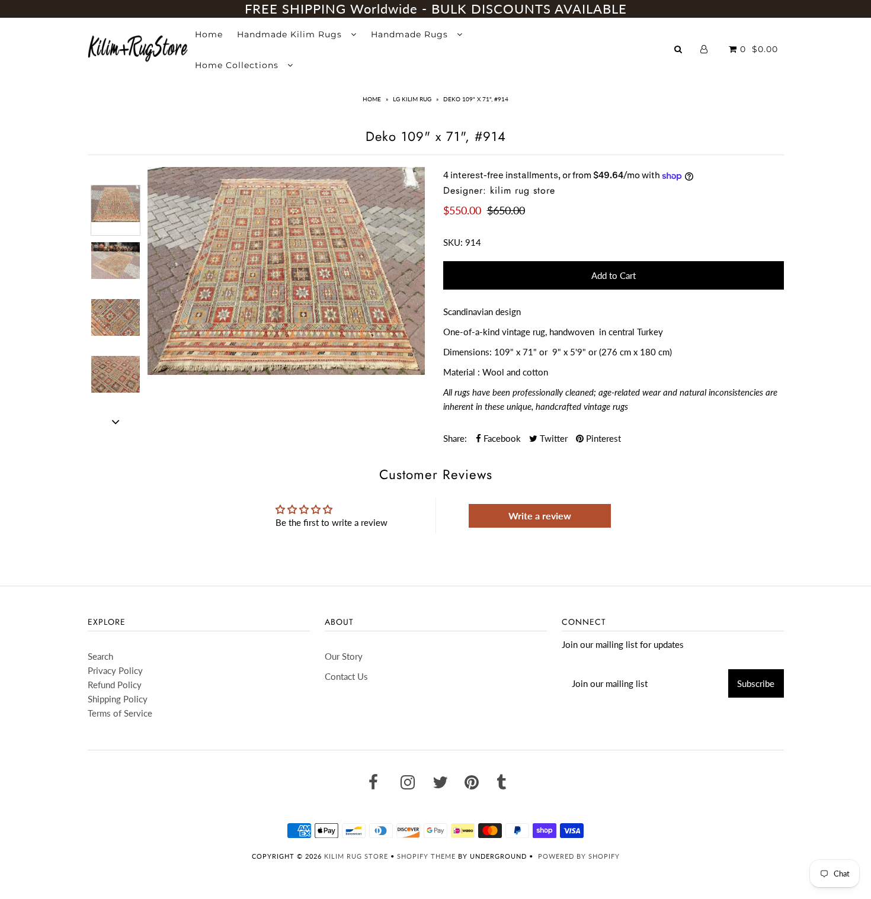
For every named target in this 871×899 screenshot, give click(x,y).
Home (209, 34)
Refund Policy (115, 684)
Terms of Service (120, 713)
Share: (455, 438)
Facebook (501, 438)
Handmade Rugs (411, 34)
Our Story (344, 656)
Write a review (539, 515)
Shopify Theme (426, 856)
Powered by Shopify (579, 856)
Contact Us (346, 676)
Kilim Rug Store (356, 856)
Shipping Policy (118, 698)
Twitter (552, 438)
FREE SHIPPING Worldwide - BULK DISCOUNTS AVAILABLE (436, 9)
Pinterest (602, 438)
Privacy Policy (115, 670)
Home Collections (238, 65)
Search (100, 656)
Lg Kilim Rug (412, 98)
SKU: (453, 242)
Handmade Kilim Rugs (291, 34)
